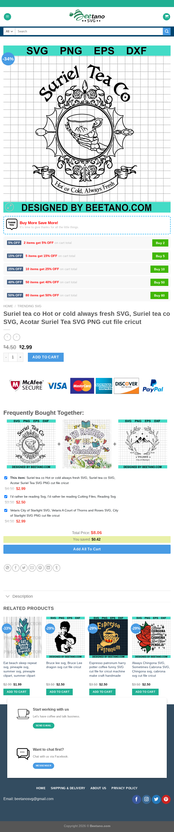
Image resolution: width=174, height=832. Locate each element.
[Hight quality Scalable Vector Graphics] (87, 16)
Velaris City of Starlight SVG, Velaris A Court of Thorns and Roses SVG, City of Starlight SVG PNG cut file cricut (64, 512)
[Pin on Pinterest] (40, 568)
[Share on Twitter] (24, 568)
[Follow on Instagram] (146, 799)
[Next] (170, 660)
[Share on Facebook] (15, 568)
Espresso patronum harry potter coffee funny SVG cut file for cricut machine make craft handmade (107, 669)
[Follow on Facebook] (136, 799)
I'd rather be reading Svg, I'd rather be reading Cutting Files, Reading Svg (63, 496)
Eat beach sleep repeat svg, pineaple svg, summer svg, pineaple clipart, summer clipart (20, 669)
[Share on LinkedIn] (48, 568)
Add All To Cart (87, 549)
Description (22, 596)
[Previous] (3, 660)
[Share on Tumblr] (56, 568)
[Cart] (166, 17)
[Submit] (167, 31)
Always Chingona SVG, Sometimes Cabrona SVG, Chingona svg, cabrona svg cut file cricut (151, 669)
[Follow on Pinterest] (166, 799)
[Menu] (7, 17)
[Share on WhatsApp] (7, 568)
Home (8, 306)
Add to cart (45, 357)
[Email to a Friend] (32, 568)
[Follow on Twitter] (156, 799)
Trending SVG (29, 306)
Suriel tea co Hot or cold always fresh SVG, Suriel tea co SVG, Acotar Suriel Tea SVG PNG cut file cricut (62, 480)
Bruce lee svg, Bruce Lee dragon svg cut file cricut (64, 665)
